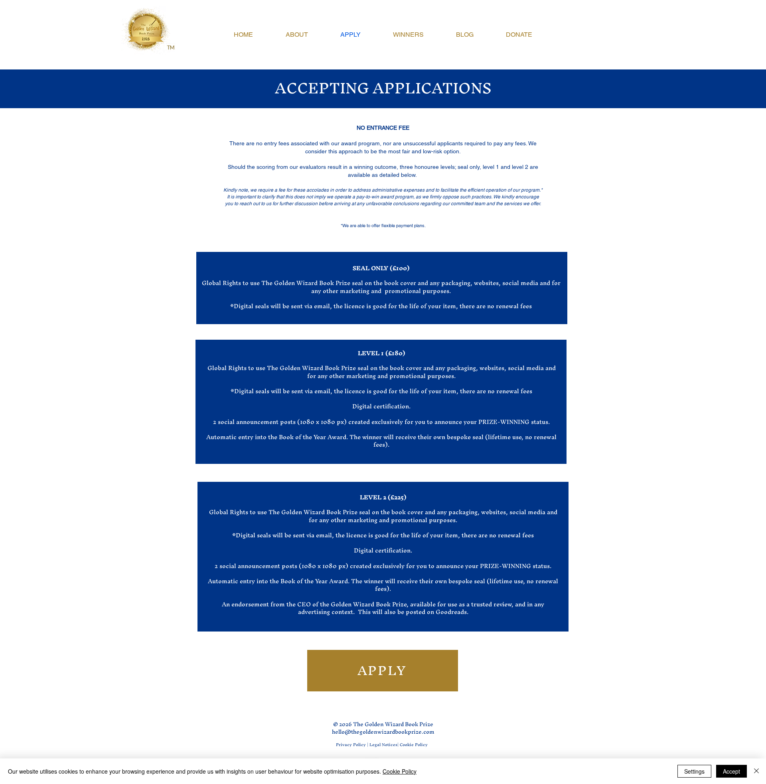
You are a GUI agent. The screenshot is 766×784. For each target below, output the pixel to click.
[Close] (756, 771)
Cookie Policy (400, 771)
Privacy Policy (351, 744)
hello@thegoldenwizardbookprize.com (383, 732)
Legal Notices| (384, 744)
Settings (694, 771)
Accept (731, 771)
